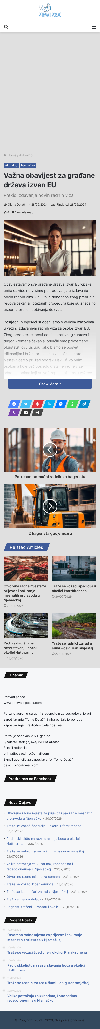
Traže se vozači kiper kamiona (30, 884)
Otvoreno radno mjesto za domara (33, 877)
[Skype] (48, 404)
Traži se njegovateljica (24, 899)
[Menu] (94, 26)
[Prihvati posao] (50, 10)
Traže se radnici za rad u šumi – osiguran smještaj (45, 851)
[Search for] (6, 26)
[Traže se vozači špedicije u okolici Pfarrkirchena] (74, 568)
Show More (49, 384)
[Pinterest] (36, 404)
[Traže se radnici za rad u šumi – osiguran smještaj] (74, 625)
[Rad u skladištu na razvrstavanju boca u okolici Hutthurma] (26, 625)
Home (12, 155)
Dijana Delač (16, 204)
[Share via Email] (24, 412)
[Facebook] (13, 404)
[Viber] (13, 412)
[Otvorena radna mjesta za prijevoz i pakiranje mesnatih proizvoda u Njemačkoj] (26, 568)
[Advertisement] (50, 100)
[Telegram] (83, 404)
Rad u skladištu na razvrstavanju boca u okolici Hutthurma (21, 647)
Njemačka (28, 165)
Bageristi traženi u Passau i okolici (33, 907)
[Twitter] (24, 404)
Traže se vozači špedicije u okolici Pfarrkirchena (44, 826)
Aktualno (26, 155)
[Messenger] (59, 404)
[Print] (36, 412)
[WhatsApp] (71, 404)
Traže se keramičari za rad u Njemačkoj (37, 892)
